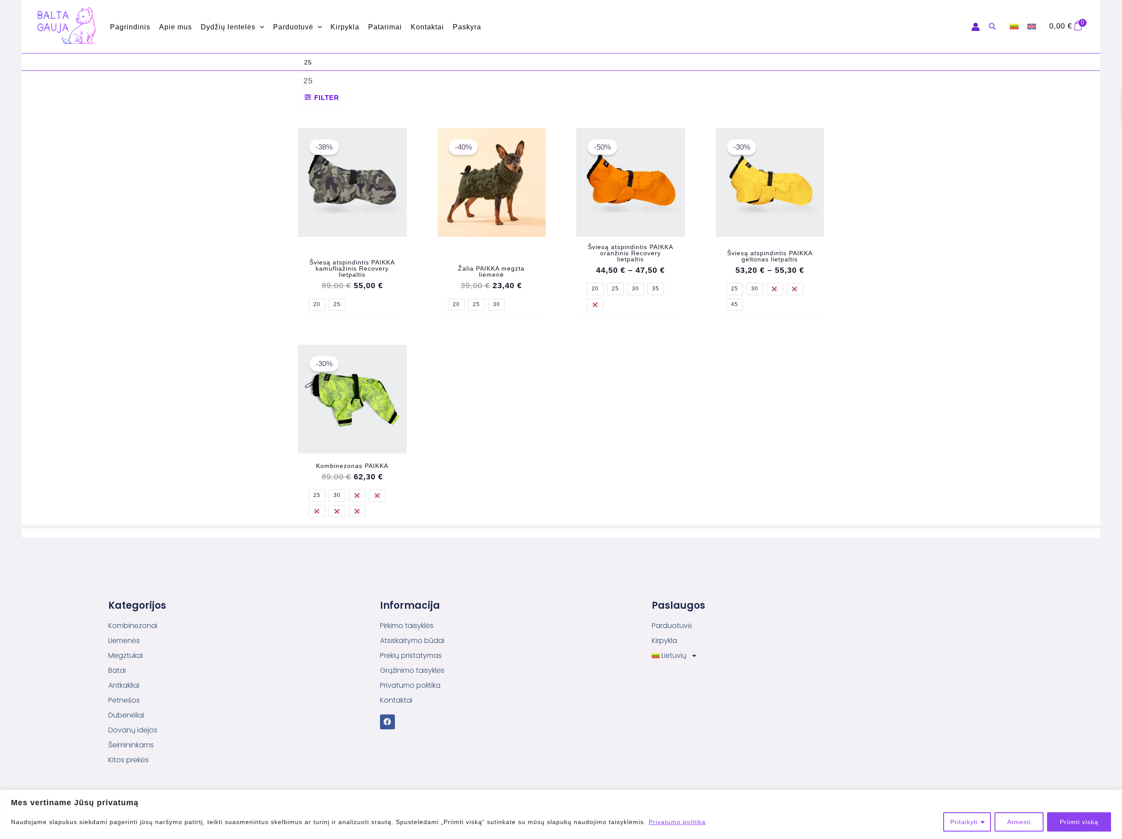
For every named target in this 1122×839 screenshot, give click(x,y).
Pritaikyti (964, 821)
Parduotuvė (672, 626)
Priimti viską (1079, 821)
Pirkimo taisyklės (406, 626)
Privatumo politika (677, 821)
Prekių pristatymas (411, 655)
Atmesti (1019, 821)
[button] (260, 27)
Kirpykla (664, 640)
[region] (561, 814)
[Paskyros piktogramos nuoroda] (975, 26)
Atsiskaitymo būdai (412, 640)
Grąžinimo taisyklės (412, 670)
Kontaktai (396, 700)
